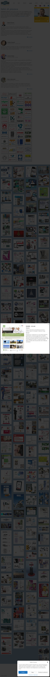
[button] (47, 662)
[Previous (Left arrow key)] (2, 338)
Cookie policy (31, 674)
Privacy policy (35, 674)
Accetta (23, 672)
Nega (33, 672)
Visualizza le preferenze (43, 672)
